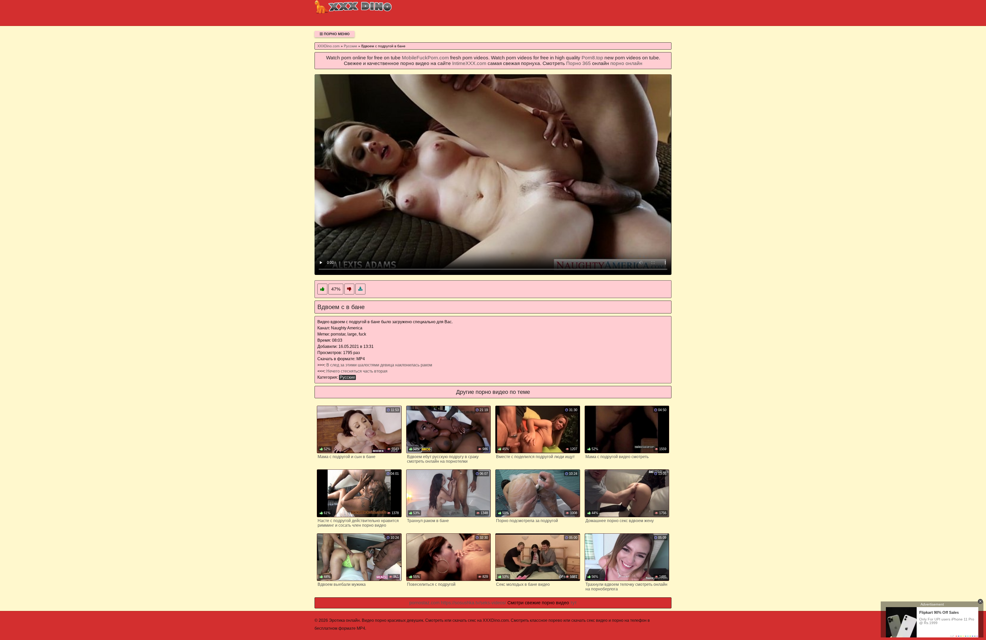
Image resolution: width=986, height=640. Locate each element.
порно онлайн (626, 63)
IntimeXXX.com (469, 63)
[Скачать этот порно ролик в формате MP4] (360, 289)
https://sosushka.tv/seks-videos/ (473, 602)
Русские (347, 377)
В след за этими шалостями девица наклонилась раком (379, 365)
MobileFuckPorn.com (425, 57)
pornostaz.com (424, 602)
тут (573, 602)
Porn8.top (592, 57)
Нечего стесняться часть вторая (356, 371)
